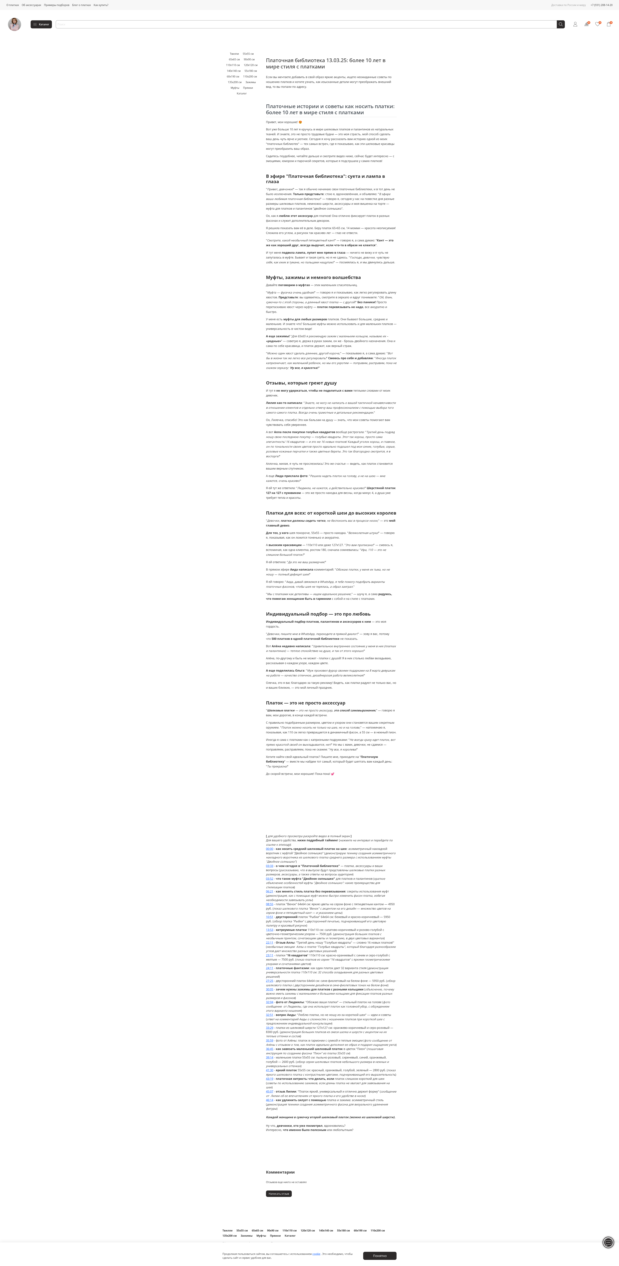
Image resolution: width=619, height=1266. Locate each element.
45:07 (269, 1091)
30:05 (269, 989)
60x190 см (233, 76)
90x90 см (249, 59)
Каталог (44, 24)
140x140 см (234, 71)
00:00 (269, 849)
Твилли (234, 54)
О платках (12, 5)
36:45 (269, 1049)
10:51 (269, 917)
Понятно (380, 1256)
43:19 (269, 1079)
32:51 (269, 1015)
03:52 (269, 879)
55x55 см (248, 54)
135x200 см (235, 82)
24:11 (269, 968)
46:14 (269, 1100)
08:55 (269, 904)
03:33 (269, 866)
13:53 (269, 930)
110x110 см (233, 65)
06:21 (269, 891)
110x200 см (250, 76)
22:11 (269, 942)
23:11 (269, 955)
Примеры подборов (56, 5)
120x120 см (251, 65)
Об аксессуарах (31, 5)
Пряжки (248, 88)
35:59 (269, 1040)
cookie (316, 1254)
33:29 (269, 1028)
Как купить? (101, 5)
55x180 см (251, 71)
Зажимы (251, 82)
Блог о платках (81, 5)
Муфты (235, 88)
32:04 (269, 1002)
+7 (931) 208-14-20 (602, 5)
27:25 (269, 981)
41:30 (269, 1070)
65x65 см (234, 59)
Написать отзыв (279, 1193)
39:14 (269, 1057)
